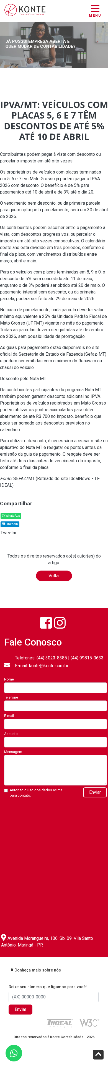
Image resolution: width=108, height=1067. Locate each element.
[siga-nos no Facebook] (46, 623)
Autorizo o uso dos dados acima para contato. (36, 792)
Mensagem (13, 752)
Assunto (11, 734)
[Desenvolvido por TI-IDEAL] (60, 1022)
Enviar (95, 792)
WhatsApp (12, 516)
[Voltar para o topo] (98, 1055)
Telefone (11, 697)
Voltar (54, 575)
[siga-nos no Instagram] (60, 623)
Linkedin (11, 524)
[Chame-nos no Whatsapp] (14, 1053)
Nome (9, 679)
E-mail (9, 716)
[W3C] (89, 1022)
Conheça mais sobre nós (37, 970)
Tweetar (8, 532)
